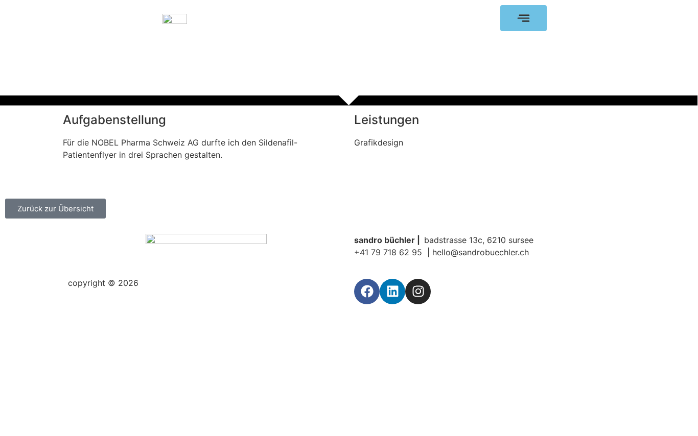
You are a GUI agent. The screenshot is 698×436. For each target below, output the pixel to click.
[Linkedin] (392, 291)
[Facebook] (367, 291)
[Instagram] (418, 291)
